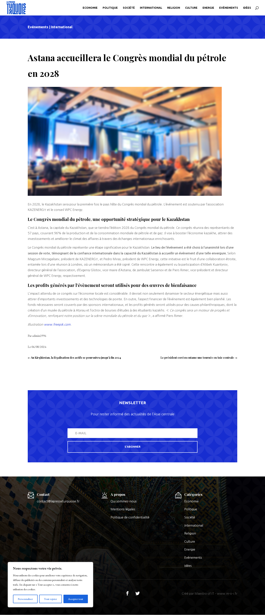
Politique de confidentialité (130, 517)
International (151, 7)
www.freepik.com (57, 324)
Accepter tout (75, 599)
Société (129, 7)
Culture (191, 7)
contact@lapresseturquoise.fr (58, 501)
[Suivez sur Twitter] (137, 593)
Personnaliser (25, 599)
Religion (173, 7)
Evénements (228, 7)
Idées (247, 7)
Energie (208, 7)
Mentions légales (123, 509)
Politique (110, 7)
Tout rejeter (50, 599)
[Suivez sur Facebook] (127, 593)
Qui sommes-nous (124, 501)
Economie (90, 7)
